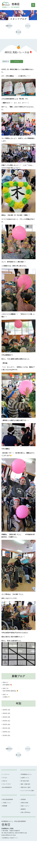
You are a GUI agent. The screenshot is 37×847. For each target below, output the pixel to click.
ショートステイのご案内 (27, 790)
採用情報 (23, 799)
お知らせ (4, 781)
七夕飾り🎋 (6, 696)
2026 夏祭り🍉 (7, 684)
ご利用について (6, 802)
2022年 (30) (6, 724)
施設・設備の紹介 (25, 784)
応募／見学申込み (25, 812)
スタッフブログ (6, 784)
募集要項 (23, 809)
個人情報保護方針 (7, 787)
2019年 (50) (6, 735)
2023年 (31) (6, 721)
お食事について (25, 777)
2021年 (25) (6, 728)
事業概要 (4, 806)
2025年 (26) (6, 713)
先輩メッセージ (25, 806)
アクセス (4, 777)
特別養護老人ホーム (26, 774)
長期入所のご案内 (25, 787)
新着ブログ (9, 26)
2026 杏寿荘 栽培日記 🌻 (10, 690)
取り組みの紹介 (25, 781)
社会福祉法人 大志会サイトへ (10, 837)
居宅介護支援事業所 (7, 799)
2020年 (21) (6, 732)
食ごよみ (18, 32)
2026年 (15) (6, 710)
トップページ (5, 774)
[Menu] (33, 5)
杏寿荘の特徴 (24, 802)
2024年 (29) (6, 717)
